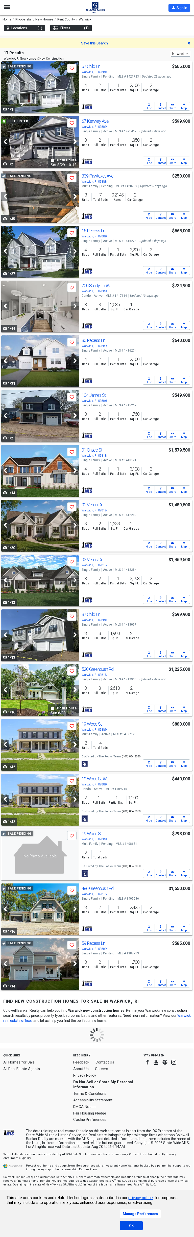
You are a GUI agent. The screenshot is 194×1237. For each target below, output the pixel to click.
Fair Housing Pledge (89, 1113)
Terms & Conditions (89, 1093)
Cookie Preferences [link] (89, 1119)
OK (131, 1226)
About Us (81, 1069)
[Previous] (5, 141)
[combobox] (180, 54)
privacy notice (140, 1197)
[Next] (75, 141)
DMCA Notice (84, 1106)
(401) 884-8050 (131, 756)
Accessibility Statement (92, 1100)
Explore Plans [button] (88, 1169)
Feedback (81, 1062)
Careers (101, 1069)
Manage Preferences (140, 1214)
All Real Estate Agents (21, 1069)
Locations (26, 28)
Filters (74, 28)
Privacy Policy (84, 1075)
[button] (179, 8)
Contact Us (104, 1062)
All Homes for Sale (19, 1062)
